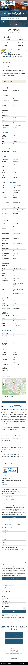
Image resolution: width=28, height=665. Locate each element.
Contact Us (4, 482)
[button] (3, 21)
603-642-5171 (6, 478)
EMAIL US (14, 641)
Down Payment (6, 601)
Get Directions (14, 402)
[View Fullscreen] (4, 385)
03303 (4, 429)
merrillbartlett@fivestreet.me (14, 653)
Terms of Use (14, 657)
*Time (3, 542)
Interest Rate (5, 606)
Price (3, 596)
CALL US (14, 635)
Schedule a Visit (20, 524)
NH (12, 427)
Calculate (14, 611)
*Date (3, 537)
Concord (23, 427)
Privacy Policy (18, 514)
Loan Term (4, 587)
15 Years (11, 591)
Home (3, 427)
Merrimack (17, 427)
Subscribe (14, 517)
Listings (8, 427)
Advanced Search (13, 24)
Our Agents (5, 484)
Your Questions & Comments (9, 547)
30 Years (5, 591)
